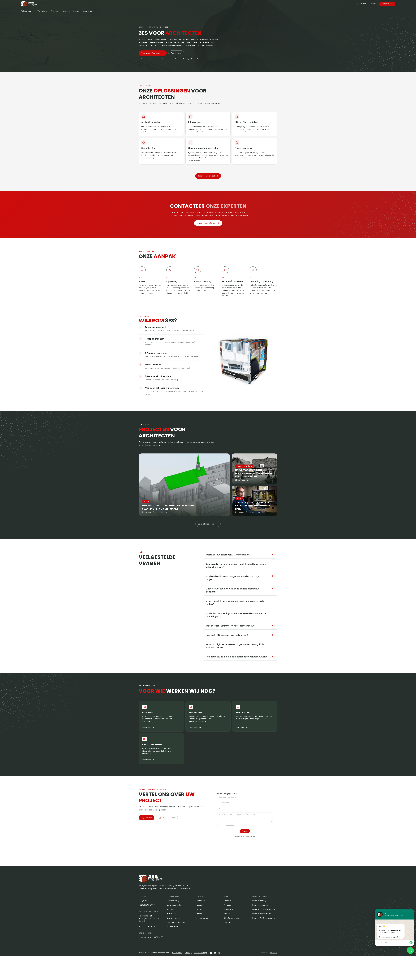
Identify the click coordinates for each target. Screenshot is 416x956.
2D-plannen (172, 909)
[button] (361, 4)
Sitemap (188, 953)
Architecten (200, 900)
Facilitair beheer (202, 918)
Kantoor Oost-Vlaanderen (263, 909)
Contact (227, 922)
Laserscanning (173, 900)
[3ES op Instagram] (218, 953)
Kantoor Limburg (259, 900)
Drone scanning (173, 918)
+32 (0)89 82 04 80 (147, 905)
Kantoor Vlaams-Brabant (263, 913)
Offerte (373, 4)
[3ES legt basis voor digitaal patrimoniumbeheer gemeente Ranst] (254, 501)
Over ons (66, 11)
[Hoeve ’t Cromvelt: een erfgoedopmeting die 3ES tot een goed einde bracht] (254, 468)
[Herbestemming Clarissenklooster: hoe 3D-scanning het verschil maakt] (184, 484)
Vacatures (87, 11)
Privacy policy (177, 953)
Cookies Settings (200, 953)
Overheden (200, 909)
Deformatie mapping (176, 922)
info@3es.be (144, 900)
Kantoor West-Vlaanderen (263, 918)
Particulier (200, 913)
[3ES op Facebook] (211, 953)
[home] (29, 4)
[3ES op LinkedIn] (215, 953)
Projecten (55, 11)
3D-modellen (172, 913)
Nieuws (76, 11)
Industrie (199, 905)
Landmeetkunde (174, 905)
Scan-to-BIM (172, 926)
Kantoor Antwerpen (260, 905)
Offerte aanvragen (232, 918)
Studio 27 (273, 953)
